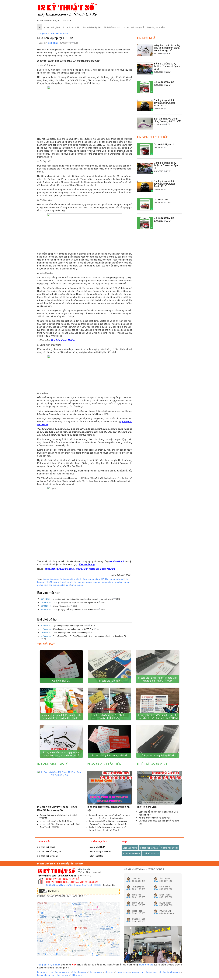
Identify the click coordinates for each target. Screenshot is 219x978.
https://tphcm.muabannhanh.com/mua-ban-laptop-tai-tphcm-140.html (80, 568)
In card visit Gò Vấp (109, 680)
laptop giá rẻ (56, 578)
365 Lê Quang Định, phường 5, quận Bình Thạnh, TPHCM (73, 884)
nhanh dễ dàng (146, 964)
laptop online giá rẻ (119, 578)
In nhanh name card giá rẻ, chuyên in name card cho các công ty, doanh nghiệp (109, 817)
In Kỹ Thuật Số (95, 855)
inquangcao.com (45, 972)
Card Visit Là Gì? (61, 680)
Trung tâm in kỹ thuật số (48, 964)
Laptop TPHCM (44, 581)
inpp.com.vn (63, 975)
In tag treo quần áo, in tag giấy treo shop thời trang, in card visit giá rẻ (83, 598)
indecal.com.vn (122, 972)
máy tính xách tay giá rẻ (64, 581)
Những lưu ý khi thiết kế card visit (154, 817)
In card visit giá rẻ (52, 27)
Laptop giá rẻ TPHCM (98, 578)
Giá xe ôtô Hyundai (164, 144)
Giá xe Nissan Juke (61, 605)
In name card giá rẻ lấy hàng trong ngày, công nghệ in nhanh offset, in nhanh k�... (108, 823)
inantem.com (138, 972)
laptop (46, 578)
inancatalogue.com (46, 975)
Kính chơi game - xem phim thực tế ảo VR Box (73, 629)
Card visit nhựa (130, 847)
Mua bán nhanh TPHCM (63, 340)
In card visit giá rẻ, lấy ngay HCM (109, 755)
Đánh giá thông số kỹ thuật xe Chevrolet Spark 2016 (75, 602)
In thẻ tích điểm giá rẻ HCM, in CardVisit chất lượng (109, 716)
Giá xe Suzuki (161, 199)
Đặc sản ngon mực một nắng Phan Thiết (70, 625)
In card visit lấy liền (92, 27)
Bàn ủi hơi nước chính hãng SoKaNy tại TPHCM (167, 120)
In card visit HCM (96, 846)
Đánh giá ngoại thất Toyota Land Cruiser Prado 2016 (75, 609)
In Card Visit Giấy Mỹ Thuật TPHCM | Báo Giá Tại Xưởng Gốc (57, 808)
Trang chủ (42, 33)
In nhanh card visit (131, 853)
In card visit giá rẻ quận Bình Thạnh (56, 821)
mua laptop (77, 584)
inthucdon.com (95, 972)
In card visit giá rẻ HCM (99, 851)
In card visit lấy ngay (48, 855)
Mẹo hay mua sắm (156, 27)
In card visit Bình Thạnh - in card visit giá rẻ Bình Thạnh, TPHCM (157, 679)
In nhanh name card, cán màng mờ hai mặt (108, 808)
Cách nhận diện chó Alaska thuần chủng (70, 632)
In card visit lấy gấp (149, 847)
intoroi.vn (109, 972)
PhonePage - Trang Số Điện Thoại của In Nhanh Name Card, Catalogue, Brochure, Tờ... (90, 636)
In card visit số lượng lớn (50, 851)
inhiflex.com (76, 975)
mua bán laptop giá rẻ (103, 581)
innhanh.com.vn (62, 972)
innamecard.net (153, 972)
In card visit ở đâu (71, 27)
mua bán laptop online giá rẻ (57, 584)
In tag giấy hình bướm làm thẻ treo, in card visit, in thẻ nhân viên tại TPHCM (158, 716)
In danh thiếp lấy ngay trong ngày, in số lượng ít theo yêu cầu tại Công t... (107, 828)
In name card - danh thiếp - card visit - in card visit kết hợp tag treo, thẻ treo (61, 716)
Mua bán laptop (87, 564)
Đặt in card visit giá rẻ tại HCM (158, 755)
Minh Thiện (53, 42)
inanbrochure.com (171, 972)
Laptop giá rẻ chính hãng (75, 578)
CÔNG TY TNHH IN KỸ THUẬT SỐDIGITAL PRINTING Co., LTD (62, 880)
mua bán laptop (84, 581)
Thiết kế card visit (112, 27)
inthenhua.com (79, 972)
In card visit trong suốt (134, 27)
